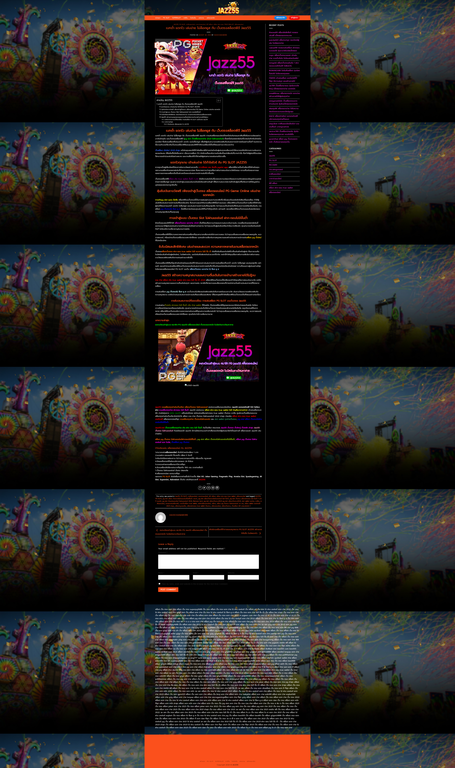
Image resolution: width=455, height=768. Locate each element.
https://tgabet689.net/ (266, 754)
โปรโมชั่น (193, 18)
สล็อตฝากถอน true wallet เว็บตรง (198, 506)
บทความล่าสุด (169, 122)
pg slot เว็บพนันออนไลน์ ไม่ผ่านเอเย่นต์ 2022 (177, 501)
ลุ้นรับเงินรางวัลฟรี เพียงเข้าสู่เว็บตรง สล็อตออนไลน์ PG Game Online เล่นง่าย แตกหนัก (191, 109)
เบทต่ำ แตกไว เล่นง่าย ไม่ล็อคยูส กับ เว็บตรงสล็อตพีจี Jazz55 (180, 104)
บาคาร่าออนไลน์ (200, 24)
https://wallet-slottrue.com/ (204, 757)
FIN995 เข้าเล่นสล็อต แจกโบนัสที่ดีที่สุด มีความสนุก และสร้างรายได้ (283, 80)
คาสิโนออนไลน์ (190, 24)
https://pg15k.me (286, 738)
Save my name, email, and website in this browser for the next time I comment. (195, 584)
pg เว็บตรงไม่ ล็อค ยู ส (170, 209)
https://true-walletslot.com (270, 749)
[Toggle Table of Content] (217, 101)
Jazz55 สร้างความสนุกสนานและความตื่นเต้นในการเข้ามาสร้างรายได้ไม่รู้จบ (184, 117)
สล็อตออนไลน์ (239, 24)
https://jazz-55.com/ (181, 751)
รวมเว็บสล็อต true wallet (188, 503)
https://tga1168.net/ (200, 743)
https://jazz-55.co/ (164, 751)
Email (195, 573)
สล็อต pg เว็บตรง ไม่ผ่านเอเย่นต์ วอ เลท (230, 503)
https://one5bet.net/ (207, 746)
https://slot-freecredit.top (247, 749)
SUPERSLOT (176, 18)
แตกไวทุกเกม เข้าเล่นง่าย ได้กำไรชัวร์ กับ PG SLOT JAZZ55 (180, 107)
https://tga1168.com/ (287, 740)
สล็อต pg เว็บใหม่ (254, 237)
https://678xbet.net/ (250, 743)
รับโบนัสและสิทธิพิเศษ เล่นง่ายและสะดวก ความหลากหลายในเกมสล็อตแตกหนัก (186, 114)
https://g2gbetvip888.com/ (233, 751)
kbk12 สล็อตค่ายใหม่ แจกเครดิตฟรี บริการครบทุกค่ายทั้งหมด (283, 118)
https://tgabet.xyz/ (167, 743)
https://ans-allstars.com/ (286, 743)
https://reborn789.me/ (168, 749)
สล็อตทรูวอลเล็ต (180, 506)
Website (231, 573)
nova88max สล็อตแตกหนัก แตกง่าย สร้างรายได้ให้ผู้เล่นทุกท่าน (284, 95)
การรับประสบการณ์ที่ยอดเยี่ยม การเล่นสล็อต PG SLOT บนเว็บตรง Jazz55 (186, 119)
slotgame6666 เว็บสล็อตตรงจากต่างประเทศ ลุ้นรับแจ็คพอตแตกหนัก (283, 102)
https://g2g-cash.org (237, 738)
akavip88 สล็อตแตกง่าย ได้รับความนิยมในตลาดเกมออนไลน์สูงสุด (284, 110)
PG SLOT (166, 18)
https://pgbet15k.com (211, 740)
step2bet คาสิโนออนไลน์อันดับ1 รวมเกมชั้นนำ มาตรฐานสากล (284, 125)
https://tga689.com (212, 754)
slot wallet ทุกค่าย (248, 501)
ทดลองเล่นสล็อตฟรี (172, 503)
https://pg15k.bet (271, 738)
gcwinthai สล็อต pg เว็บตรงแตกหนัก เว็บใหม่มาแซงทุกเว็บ (283, 140)
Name (161, 573)
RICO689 (273, 165)
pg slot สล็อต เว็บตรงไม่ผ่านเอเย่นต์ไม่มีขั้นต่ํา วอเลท (180, 499)
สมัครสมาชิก (211, 18)
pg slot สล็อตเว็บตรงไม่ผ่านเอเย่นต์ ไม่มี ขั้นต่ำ (213, 499)
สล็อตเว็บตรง (226, 506)
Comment (162, 552)
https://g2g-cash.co (255, 738)
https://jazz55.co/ (214, 751)
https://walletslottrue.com (204, 749)
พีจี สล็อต (209, 24)
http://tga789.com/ (183, 743)
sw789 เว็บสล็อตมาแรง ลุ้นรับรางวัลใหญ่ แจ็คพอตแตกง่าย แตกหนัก (284, 87)
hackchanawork (220, 35)
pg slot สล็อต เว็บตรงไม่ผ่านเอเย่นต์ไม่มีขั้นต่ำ (216, 439)
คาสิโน (186, 18)
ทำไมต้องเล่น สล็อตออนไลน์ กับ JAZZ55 (178, 124)
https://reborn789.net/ (259, 746)
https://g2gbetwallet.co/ (193, 754)
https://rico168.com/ (189, 746)
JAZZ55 (258, 496)
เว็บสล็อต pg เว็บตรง (180, 442)
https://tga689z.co (187, 738)
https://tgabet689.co (284, 754)
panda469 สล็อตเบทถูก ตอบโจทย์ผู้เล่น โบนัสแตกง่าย (284, 42)
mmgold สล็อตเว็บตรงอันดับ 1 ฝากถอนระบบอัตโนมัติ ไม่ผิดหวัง (284, 64)
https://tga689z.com (170, 738)
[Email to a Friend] (209, 488)
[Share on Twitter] (204, 488)
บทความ (201, 18)
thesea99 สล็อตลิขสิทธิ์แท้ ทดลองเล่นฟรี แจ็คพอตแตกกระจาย (283, 34)
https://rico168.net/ (172, 746)
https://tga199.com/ (241, 746)
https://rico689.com (220, 738)
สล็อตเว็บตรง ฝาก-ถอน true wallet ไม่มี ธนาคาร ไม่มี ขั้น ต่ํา (186, 251)
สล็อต (214, 503)
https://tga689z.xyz (204, 738)
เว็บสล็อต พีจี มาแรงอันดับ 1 (241, 506)
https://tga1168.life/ (233, 743)
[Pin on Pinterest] (213, 488)
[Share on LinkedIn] (217, 488)
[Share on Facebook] (200, 488)
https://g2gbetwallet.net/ (277, 751)
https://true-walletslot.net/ (227, 757)
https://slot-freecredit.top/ (273, 757)
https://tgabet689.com (246, 754)
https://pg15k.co (180, 740)
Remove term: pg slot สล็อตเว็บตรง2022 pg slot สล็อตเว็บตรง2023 (217, 501)
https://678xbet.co (267, 743)
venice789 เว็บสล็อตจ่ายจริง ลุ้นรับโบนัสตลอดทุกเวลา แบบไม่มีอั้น (283, 133)
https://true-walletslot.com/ (250, 757)
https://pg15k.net (195, 740)
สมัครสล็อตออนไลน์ (204, 503)
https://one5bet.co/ (224, 746)
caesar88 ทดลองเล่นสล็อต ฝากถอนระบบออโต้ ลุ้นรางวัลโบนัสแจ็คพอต (284, 49)
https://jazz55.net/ (185, 749)
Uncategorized (276, 169)
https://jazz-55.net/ (198, 751)
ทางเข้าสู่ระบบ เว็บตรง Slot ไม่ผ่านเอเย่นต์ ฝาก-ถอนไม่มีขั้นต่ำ (181, 112)
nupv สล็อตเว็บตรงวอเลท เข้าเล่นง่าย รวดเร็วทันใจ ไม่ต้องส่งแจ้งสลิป (283, 57)
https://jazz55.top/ (288, 749)
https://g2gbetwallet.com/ (256, 751)
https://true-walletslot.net (280, 746)
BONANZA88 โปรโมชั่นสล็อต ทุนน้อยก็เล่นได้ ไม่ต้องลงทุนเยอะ (284, 72)
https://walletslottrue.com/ (182, 757)
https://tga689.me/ (229, 754)
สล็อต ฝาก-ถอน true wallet (224, 24)
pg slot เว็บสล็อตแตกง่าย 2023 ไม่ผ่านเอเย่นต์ (203, 138)
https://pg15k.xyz (166, 740)
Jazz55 (176, 24)
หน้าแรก (158, 18)
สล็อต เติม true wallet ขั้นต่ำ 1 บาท (183, 178)
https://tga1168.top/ (217, 743)
